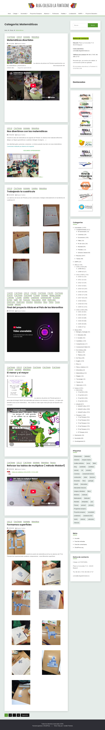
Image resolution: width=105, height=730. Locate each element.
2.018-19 (81, 301)
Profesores (55, 13)
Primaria (57, 302)
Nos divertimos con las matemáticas (27, 131)
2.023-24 (9, 128)
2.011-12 (81, 279)
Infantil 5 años (21, 302)
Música (45, 302)
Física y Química (36, 300)
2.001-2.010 (80, 266)
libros (89, 491)
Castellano (35, 188)
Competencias (35, 297)
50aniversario (78, 456)
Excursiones (81, 237)
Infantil (44, 300)
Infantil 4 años (11, 302)
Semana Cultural (82, 252)
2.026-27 (81, 327)
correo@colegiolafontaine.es (81, 50)
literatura (76, 494)
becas (88, 463)
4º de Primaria (18, 295)
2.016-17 (81, 295)
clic (82, 470)
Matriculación (77, 498)
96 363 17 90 (91, 54)
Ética (77, 364)
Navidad (80, 246)
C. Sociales (19, 297)
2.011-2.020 (80, 274)
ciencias (76, 470)
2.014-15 (81, 288)
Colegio (15, 13)
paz (92, 501)
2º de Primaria (18, 128)
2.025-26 (81, 324)
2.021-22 (19, 462)
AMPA (80, 13)
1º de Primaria (11, 37)
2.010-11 (81, 276)
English (16, 300)
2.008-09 (81, 268)
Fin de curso (26, 300)
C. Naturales (10, 297)
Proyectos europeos (36, 13)
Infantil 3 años (52, 300)
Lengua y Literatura (79, 491)
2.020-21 (81, 307)
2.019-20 (81, 304)
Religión (78, 376)
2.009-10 (81, 271)
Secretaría (24, 13)
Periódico (80, 249)
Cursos (77, 388)
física (84, 481)
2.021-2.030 (80, 310)
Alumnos (46, 13)
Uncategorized (79, 441)
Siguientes (25, 715)
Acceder (77, 538)
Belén (94, 463)
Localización (72, 13)
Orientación (78, 435)
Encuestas (77, 481)
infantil (76, 484)
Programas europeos (80, 508)
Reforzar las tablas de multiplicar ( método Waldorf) (36, 465)
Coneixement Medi (46, 297)
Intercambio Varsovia (80, 487)
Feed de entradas (80, 541)
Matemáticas (35, 37)
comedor (88, 470)
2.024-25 (19, 37)
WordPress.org (79, 547)
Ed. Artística (56, 297)
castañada (82, 467)
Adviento (76, 460)
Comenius (81, 234)
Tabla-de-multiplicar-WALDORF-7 (22, 472)
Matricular (87, 498)
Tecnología (10, 304)
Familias (63, 13)
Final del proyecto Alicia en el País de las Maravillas (35, 307)
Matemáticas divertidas (20, 40)
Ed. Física (9, 300)
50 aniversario (82, 231)
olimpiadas (85, 501)
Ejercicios (92, 477)
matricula (84, 494)
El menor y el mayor (18, 372)
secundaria (91, 512)
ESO (20, 300)
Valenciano (18, 304)
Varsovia (76, 522)
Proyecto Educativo (91, 13)
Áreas (76, 330)
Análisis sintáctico (79, 463)
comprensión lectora (88, 474)
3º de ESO (50, 293)
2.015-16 (81, 291)
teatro (76, 519)
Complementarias (81, 229)
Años (76, 265)
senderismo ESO (87, 515)
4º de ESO (10, 295)
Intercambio (84, 484)
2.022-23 (26, 293)
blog (75, 467)
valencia (82, 519)
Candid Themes (68, 726)
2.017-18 (81, 298)
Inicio (9, 13)
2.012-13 (81, 282)
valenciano (91, 519)
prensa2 (83, 505)
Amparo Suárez (21, 43)
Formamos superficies (19, 524)
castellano (91, 467)
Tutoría (78, 382)
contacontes (77, 477)
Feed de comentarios (81, 544)
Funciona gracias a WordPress (41, 726)
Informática (29, 302)
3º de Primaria (18, 188)
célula (85, 477)
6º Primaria (36, 295)
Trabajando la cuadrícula (21, 191)
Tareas (78, 258)
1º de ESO (10, 293)
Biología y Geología (55, 295)
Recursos (53, 462)
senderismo (77, 515)
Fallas (79, 240)
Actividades (26, 37)
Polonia (76, 505)
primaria (91, 505)
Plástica (51, 302)
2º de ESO (33, 293)
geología (90, 481)
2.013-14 (81, 286)
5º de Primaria (28, 295)
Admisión (87, 456)
